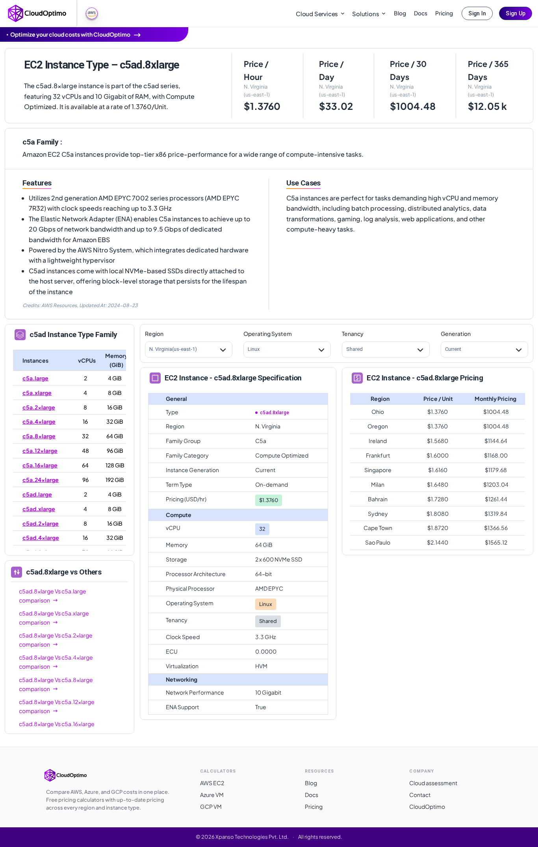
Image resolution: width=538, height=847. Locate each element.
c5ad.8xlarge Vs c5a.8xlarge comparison (56, 684)
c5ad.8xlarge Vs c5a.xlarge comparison (54, 618)
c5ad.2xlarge (40, 523)
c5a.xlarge (37, 392)
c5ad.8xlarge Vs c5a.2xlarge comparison (56, 640)
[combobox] (149, 349)
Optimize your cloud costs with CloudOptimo (70, 34)
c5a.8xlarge (39, 435)
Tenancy (353, 333)
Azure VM (212, 794)
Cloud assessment (433, 782)
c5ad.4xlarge (40, 537)
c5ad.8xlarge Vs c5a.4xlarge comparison (56, 662)
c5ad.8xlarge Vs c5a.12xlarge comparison (57, 706)
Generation (456, 333)
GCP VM (211, 806)
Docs (420, 13)
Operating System (267, 333)
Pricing (444, 13)
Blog (400, 13)
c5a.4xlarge (39, 421)
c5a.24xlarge (40, 479)
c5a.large (35, 378)
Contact (419, 794)
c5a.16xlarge (40, 465)
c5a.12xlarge (40, 450)
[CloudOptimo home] (37, 12)
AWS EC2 (212, 782)
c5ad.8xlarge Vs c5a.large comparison (52, 596)
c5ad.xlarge (38, 508)
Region (154, 333)
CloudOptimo (427, 806)
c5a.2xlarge (38, 407)
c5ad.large (37, 494)
